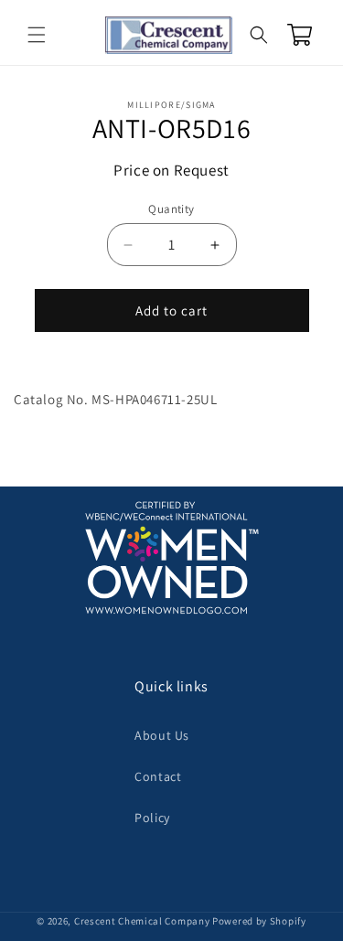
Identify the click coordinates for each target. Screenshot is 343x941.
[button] (36, 35)
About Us (161, 735)
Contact (157, 776)
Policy (152, 817)
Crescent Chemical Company (142, 920)
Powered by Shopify (259, 920)
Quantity (171, 209)
